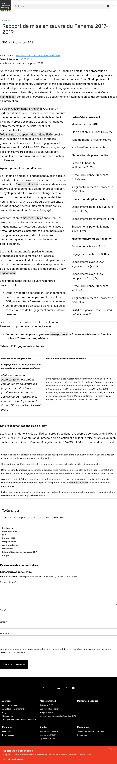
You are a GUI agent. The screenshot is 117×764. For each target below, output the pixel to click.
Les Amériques (9, 531)
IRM (4, 535)
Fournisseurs (8, 735)
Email (3, 621)
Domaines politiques (87, 700)
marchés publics (33, 218)
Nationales (7, 549)
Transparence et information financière (19, 719)
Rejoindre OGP (46, 705)
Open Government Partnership (23, 109)
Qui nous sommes (10, 705)
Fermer (111, 749)
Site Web (4, 633)
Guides (43, 727)
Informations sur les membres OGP (19, 552)
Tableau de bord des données (90, 731)
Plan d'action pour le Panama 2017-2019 (38, 55)
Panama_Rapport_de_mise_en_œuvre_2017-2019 (36, 517)
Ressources (83, 727)
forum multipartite (27, 184)
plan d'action (8, 96)
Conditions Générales (13, 759)
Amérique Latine (10, 545)
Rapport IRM (8, 538)
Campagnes (7, 716)
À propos (7, 700)
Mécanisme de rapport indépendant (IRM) (26, 134)
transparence (59, 334)
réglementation (10, 379)
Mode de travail (48, 700)
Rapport (6, 555)
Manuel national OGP (49, 731)
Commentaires (8, 582)
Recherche (82, 735)
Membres (7, 727)
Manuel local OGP (48, 735)
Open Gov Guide (47, 738)
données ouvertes (79, 482)
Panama (6, 20)
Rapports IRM (9, 542)
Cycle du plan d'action (49, 709)
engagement (8, 273)
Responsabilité (46, 712)
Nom (3, 610)
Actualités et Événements (13, 709)
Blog (4, 712)
